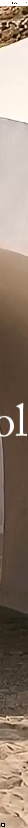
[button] (1, 3)
